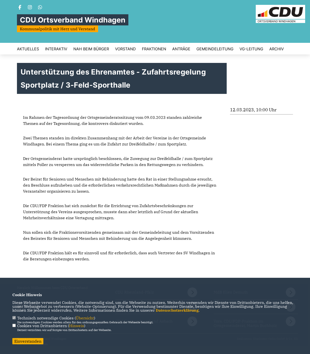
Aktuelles (28, 49)
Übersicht (85, 318)
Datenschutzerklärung (177, 310)
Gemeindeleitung (214, 49)
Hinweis (76, 325)
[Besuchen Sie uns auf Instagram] (30, 8)
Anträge (181, 49)
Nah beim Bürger (91, 49)
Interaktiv (56, 49)
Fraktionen (154, 49)
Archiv (276, 49)
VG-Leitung (251, 49)
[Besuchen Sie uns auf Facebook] (20, 8)
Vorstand (125, 49)
